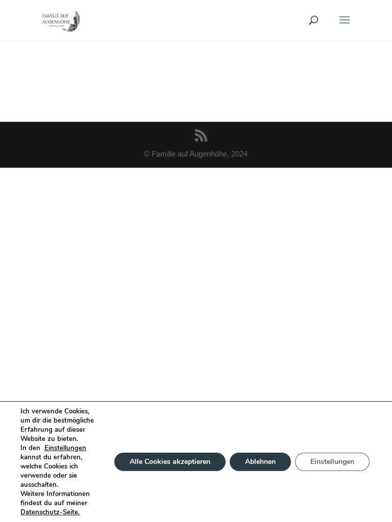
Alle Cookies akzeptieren (170, 461)
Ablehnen (260, 461)
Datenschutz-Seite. (50, 512)
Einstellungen (65, 448)
